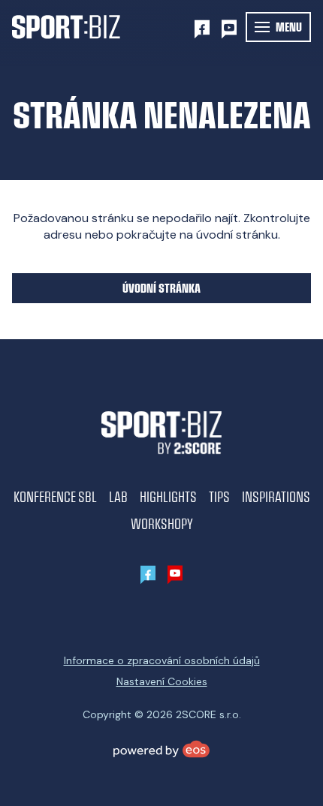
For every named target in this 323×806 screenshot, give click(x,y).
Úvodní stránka (161, 288)
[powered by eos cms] (161, 749)
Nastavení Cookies (161, 681)
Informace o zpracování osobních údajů (162, 660)
